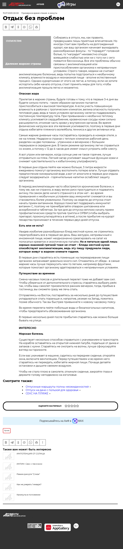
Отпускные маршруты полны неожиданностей (57, 386)
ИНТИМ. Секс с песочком (29, 464)
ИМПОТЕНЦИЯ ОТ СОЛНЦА (31, 453)
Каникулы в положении (28, 494)
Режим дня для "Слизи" (28, 474)
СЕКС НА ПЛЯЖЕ (37, 393)
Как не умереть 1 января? (29, 484)
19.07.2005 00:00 (11, 13)
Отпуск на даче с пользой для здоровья (52, 390)
